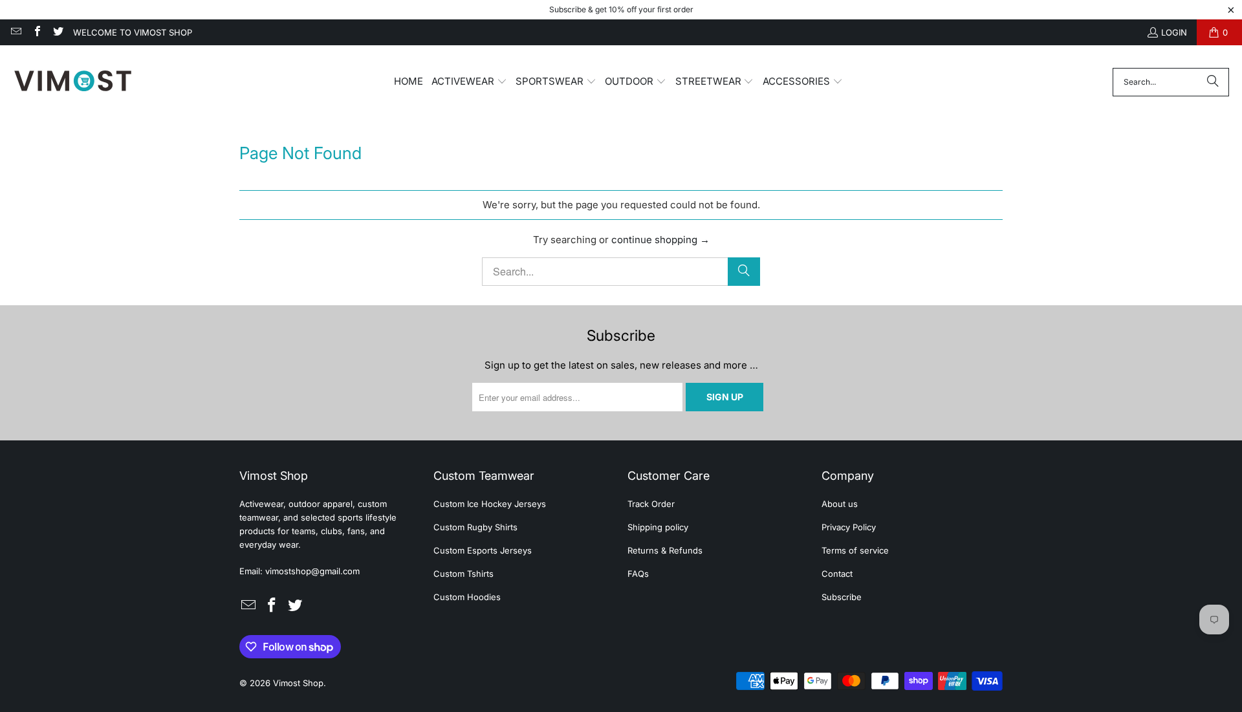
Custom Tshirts (463, 573)
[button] (469, 82)
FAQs (638, 573)
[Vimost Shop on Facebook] (36, 32)
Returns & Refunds (665, 550)
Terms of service (855, 550)
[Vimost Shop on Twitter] (57, 32)
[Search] (1213, 82)
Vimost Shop (298, 683)
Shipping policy (657, 527)
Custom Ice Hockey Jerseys (489, 504)
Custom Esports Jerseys (482, 550)
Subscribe (842, 597)
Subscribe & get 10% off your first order (621, 9)
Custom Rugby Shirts (475, 527)
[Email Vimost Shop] (15, 32)
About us (840, 504)
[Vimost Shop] (73, 82)
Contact (837, 573)
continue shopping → (660, 239)
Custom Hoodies (467, 597)
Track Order (651, 504)
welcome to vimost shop (132, 32)
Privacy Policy (849, 527)
